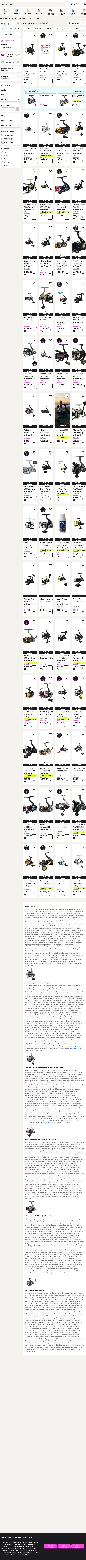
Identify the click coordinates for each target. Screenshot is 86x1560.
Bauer (66, 29)
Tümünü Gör (78, 91)
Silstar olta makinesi (44, 1122)
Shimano (38, 29)
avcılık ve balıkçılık (42, 963)
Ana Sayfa (3, 18)
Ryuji (57, 29)
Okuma (27, 29)
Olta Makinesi (37, 18)
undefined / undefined (11, 29)
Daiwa (48, 29)
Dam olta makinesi (76, 1048)
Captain (76, 29)
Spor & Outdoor (13, 18)
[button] (78, 63)
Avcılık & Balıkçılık (25, 18)
